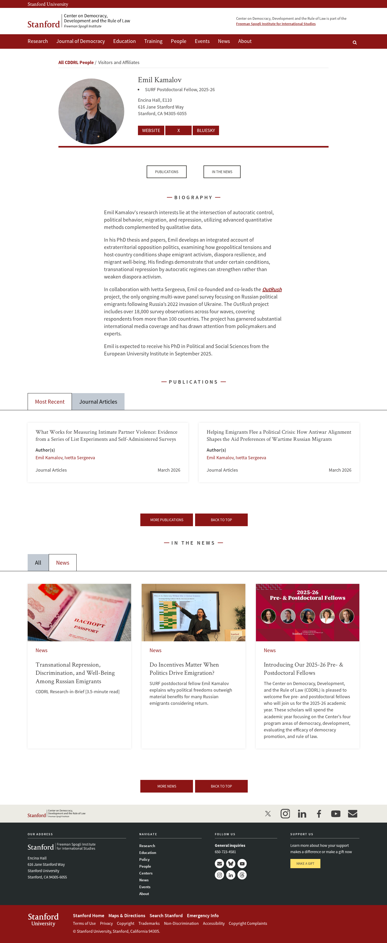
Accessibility (214, 923)
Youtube (242, 863)
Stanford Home (88, 915)
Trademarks (149, 923)
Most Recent (49, 401)
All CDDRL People (76, 62)
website (151, 130)
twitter (268, 813)
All (38, 562)
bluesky (206, 130)
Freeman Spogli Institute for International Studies (276, 23)
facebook (319, 813)
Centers (145, 873)
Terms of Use (84, 923)
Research (38, 41)
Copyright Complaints (248, 923)
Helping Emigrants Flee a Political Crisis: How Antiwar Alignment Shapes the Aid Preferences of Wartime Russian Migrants (279, 452)
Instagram (219, 875)
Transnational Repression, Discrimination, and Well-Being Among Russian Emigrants (79, 666)
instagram (285, 813)
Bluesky (230, 863)
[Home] (79, 21)
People (178, 41)
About (245, 41)
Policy (144, 859)
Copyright (125, 923)
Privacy (106, 923)
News (224, 41)
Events (202, 41)
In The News (222, 171)
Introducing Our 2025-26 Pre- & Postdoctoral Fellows (307, 666)
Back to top (221, 519)
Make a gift (305, 863)
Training (153, 41)
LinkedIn (230, 875)
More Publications (166, 519)
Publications (166, 171)
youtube (335, 813)
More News (166, 786)
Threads (242, 875)
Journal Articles (98, 401)
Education (124, 41)
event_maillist (352, 813)
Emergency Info (203, 915)
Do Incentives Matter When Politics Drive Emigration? (193, 666)
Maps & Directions (126, 915)
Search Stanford (166, 915)
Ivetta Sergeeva (79, 458)
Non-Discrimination (181, 923)
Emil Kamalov (49, 458)
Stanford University (48, 4)
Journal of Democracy (80, 41)
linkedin (302, 813)
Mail (219, 863)
